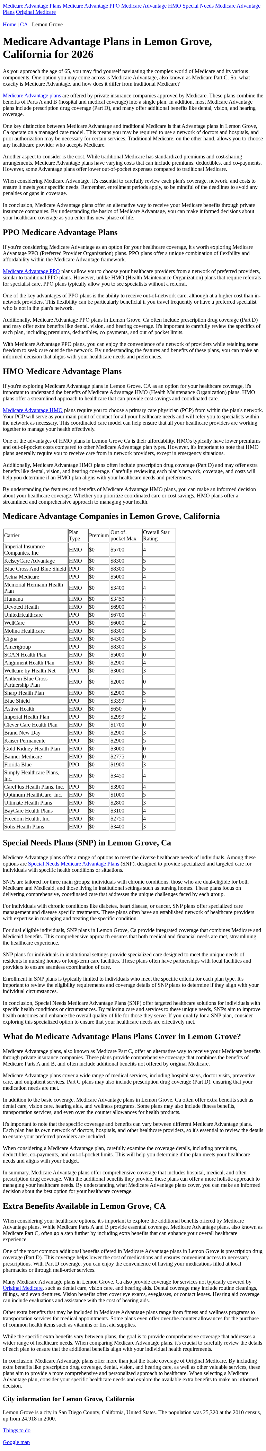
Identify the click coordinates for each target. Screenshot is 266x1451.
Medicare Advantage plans (32, 95)
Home (9, 24)
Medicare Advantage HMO (151, 6)
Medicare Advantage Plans (32, 6)
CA (24, 24)
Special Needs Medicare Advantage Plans (73, 864)
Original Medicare (36, 12)
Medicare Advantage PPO (91, 6)
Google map (16, 1442)
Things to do (16, 1430)
